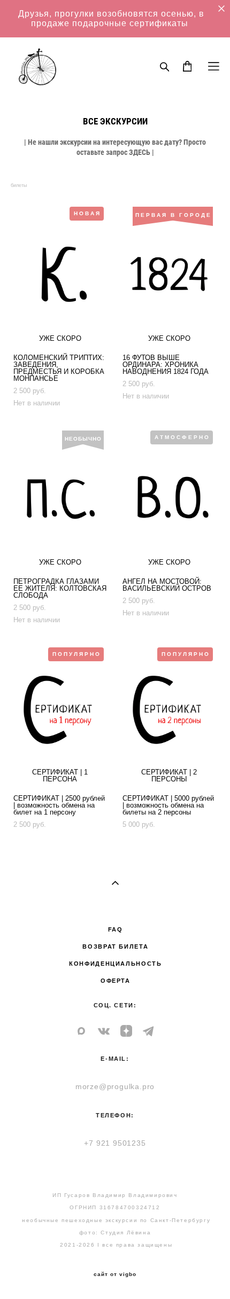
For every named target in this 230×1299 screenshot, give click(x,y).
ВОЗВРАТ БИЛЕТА (115, 946)
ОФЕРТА (116, 980)
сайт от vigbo (115, 1274)
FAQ (115, 929)
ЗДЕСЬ (139, 152)
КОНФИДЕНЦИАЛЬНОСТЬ (115, 963)
